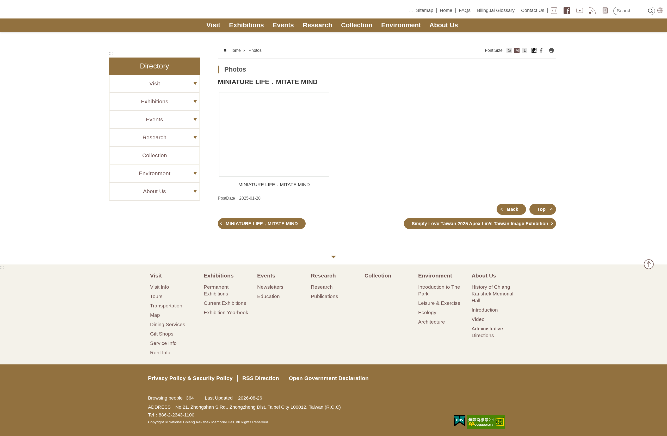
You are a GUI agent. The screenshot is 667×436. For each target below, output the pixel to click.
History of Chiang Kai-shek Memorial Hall (492, 293)
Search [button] (650, 11)
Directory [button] (154, 66)
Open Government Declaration (329, 378)
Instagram (554, 10)
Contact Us (532, 10)
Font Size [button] (494, 50)
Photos (255, 50)
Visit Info (159, 287)
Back (512, 209)
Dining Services (167, 324)
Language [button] (660, 10)
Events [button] (154, 119)
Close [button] (333, 257)
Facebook (566, 10)
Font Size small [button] (509, 51)
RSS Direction (260, 378)
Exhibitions (246, 25)
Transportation (166, 305)
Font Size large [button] (525, 51)
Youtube (579, 10)
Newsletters (270, 287)
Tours (156, 296)
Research (317, 25)
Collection (356, 25)
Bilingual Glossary (496, 10)
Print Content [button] (551, 50)
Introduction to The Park (439, 290)
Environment (401, 25)
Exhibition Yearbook (226, 312)
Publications (324, 296)
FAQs (465, 10)
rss (592, 10)
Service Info (163, 343)
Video (478, 319)
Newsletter (605, 10)
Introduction (485, 310)
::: (411, 9)
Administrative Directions (487, 332)
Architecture (431, 322)
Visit (213, 25)
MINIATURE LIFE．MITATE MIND (262, 223)
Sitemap (424, 10)
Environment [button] (154, 173)
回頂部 (649, 264)
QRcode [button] (533, 50)
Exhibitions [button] (154, 101)
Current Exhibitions (225, 303)
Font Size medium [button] (517, 51)
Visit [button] (154, 83)
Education (268, 296)
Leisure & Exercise (439, 303)
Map (155, 315)
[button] (274, 134)
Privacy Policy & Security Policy (190, 378)
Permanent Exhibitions (216, 290)
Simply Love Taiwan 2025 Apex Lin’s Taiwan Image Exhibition (480, 223)
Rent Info (160, 352)
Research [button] (154, 137)
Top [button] (541, 209)
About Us (443, 25)
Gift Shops (162, 334)
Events (283, 25)
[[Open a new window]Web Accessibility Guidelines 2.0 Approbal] (486, 422)
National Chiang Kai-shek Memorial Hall (43, 9)
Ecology (427, 312)
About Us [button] (154, 191)
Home (446, 10)
